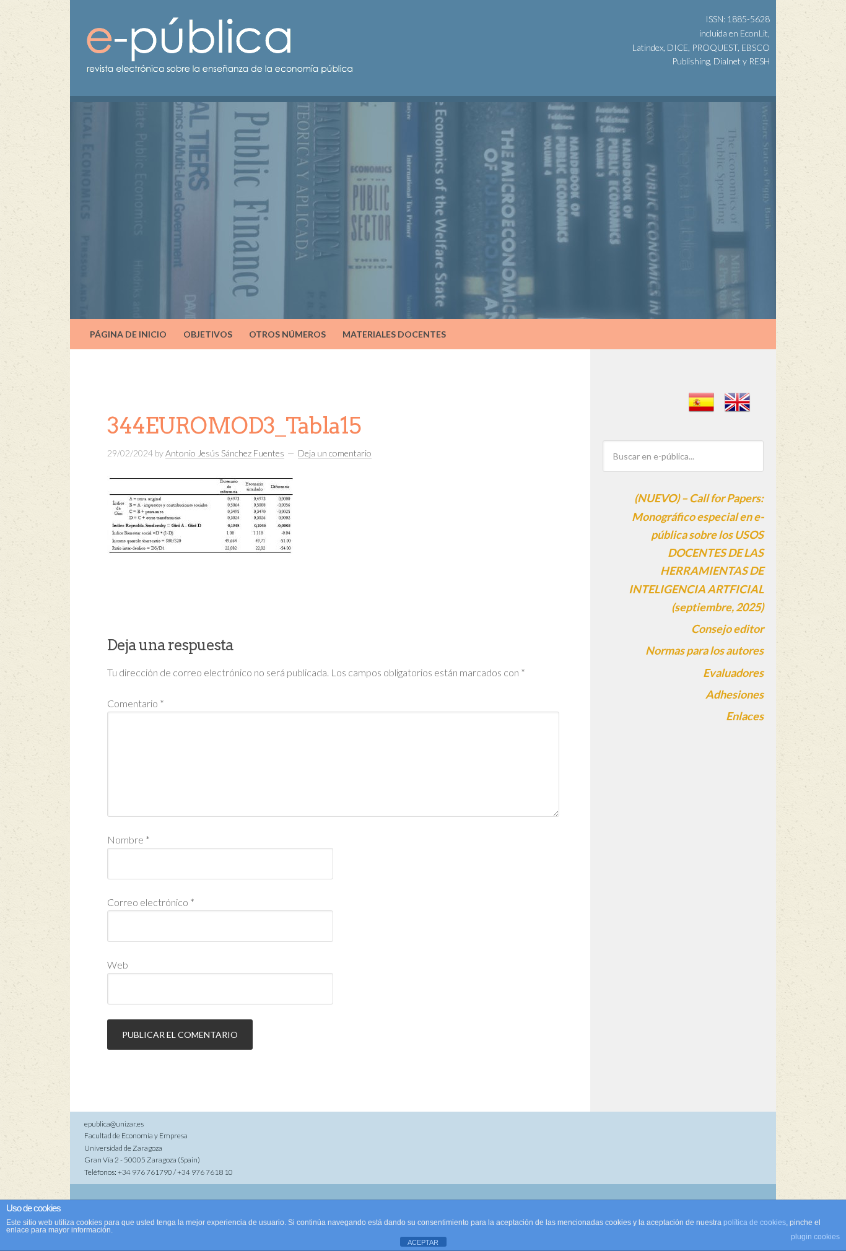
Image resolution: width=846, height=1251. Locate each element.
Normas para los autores (704, 650)
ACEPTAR (423, 1242)
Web (117, 964)
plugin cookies (815, 1236)
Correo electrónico (150, 902)
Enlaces (745, 716)
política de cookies (754, 1222)
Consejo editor (727, 628)
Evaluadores (733, 672)
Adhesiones (734, 694)
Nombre (128, 839)
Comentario (135, 703)
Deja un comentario (335, 453)
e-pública (175, 31)
